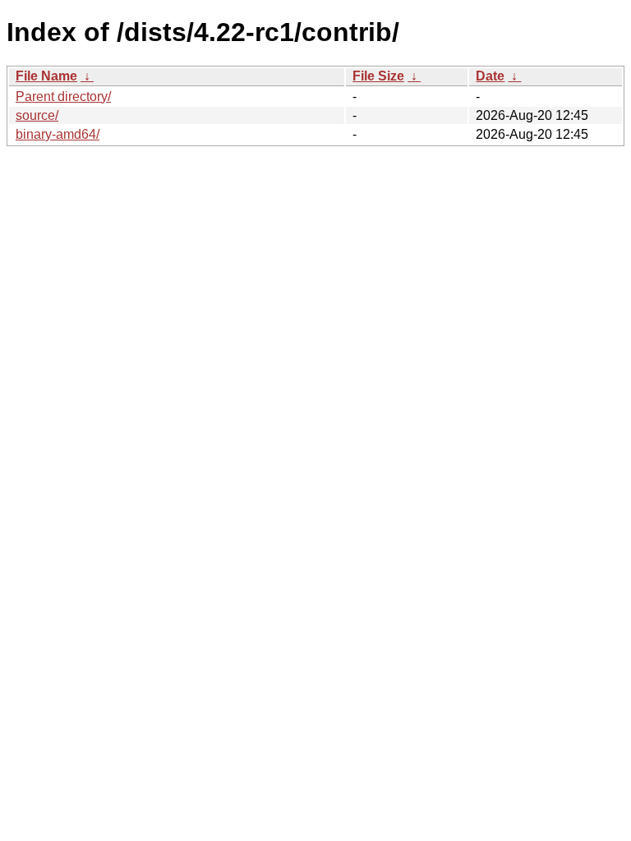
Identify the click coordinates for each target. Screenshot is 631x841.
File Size (378, 76)
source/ (37, 115)
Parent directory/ (63, 96)
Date (490, 76)
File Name (46, 76)
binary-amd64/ (57, 134)
